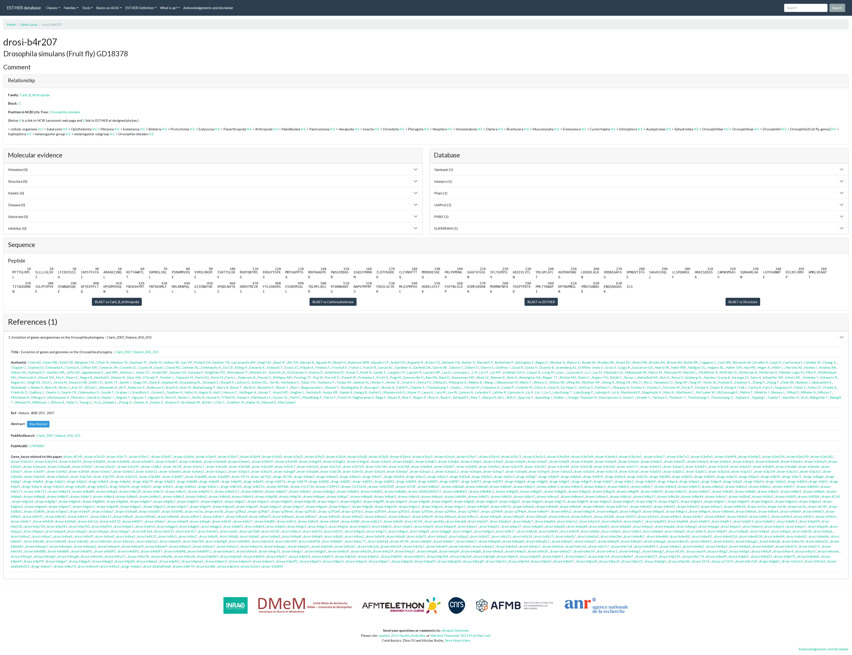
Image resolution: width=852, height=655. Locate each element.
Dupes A (716, 387)
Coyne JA (145, 367)
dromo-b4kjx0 (768, 491)
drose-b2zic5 (250, 566)
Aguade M (323, 362)
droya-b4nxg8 (68, 556)
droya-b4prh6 (541, 561)
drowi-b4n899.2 (199, 551)
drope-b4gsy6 (316, 506)
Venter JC (393, 382)
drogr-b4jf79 (297, 481)
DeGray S (586, 387)
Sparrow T (525, 397)
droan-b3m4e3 (606, 457)
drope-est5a (756, 506)
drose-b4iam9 (178, 521)
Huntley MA (56, 372)
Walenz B (475, 382)
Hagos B (205, 392)
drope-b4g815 (188, 501)
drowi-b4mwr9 (156, 546)
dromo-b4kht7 (699, 491)
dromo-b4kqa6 (314, 496)
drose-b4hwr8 (236, 516)
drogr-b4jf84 (406, 481)
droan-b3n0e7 (82, 467)
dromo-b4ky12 (644, 496)
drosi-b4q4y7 (523, 521)
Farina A (755, 387)
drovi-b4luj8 (229, 536)
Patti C (295, 397)
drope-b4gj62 (509, 501)
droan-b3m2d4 (558, 457)
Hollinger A (247, 392)
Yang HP (681, 382)
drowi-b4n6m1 (483, 546)
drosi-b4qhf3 (233, 526)
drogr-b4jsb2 (776, 481)
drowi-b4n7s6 (576, 546)
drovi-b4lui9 (208, 536)
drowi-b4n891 (81, 551)
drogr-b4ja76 (727, 477)
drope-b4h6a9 (570, 506)
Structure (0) (17, 181)
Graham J (122, 392)
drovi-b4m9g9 (216, 541)
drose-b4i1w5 (815, 561)
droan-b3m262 (22, 461)
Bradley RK (606, 362)
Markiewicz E (261, 397)
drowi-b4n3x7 (413, 546)
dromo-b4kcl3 (176, 491)
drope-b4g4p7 (46, 501)
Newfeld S (101, 377)
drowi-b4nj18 (361, 551)
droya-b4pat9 (716, 556)
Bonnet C (332, 387)
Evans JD (291, 367)
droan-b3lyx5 (422, 457)
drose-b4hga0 (607, 511)
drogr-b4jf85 (428, 481)
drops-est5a (194, 511)
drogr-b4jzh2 (163, 486)
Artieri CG (432, 362)
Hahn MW (678, 367)
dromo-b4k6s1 (736, 486)
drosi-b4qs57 (511, 526)
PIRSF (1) (441, 216)
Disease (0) (16, 205)
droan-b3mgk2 (334, 461)
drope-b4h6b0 (593, 506)
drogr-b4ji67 (603, 481)
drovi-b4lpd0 (738, 531)
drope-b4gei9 (442, 501)
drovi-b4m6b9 (170, 541)
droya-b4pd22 (761, 556)
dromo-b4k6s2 (760, 486)
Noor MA (134, 377)
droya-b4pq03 (425, 561)
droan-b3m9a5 (702, 457)
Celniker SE (812, 362)
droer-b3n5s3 (792, 561)
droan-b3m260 (822, 457)
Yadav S (71, 402)
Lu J (588, 372)
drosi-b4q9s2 (765, 521)
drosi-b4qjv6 (338, 526)
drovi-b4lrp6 (823, 531)
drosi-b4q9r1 (722, 521)
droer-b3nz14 (607, 471)
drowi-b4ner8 (246, 551)
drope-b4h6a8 (547, 506)
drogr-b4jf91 (471, 481)
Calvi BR (724, 362)
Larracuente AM (243, 362)
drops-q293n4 (375, 511)
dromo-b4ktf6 (501, 496)
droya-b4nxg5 (21, 556)
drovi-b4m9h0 (239, 541)
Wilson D (540, 382)
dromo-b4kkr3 (80, 496)
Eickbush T (274, 367)
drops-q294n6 (445, 511)
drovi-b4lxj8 (396, 536)
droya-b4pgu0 (79, 561)
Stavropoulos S (610, 397)
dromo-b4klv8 (219, 496)
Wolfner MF (591, 382)
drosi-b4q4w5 (500, 521)
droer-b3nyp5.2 (447, 471)
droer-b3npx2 (216, 471)
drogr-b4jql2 (732, 481)
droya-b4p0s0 (345, 556)
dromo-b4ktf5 (478, 496)
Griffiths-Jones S (590, 367)
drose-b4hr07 (33, 516)
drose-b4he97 (538, 511)
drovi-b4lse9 (63, 536)
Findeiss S (322, 367)
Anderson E (136, 387)
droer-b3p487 (172, 477)
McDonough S (727, 392)
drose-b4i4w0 (65, 521)
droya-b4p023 (646, 556)
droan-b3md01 (143, 461)
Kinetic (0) (16, 193)
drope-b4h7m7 (617, 506)
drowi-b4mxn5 (228, 546)
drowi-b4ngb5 (315, 551)
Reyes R (394, 397)
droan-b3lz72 (511, 457)
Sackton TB (221, 362)
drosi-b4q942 (102, 526)
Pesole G (264, 377)
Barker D (468, 362)
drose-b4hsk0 (145, 516)
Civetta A (72, 367)
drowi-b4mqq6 (655, 541)
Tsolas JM (343, 382)
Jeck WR (111, 372)
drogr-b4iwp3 (304, 477)
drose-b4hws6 (283, 516)
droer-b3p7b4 (81, 477)
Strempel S (210, 382)
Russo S (677, 377)
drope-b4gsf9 (200, 506)
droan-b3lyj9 (378, 457)
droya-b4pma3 (192, 561)
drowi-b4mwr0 (109, 546)
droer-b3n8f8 (467, 467)
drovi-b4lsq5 (125, 536)
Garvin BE (439, 367)
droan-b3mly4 (697, 461)
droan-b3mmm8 (767, 461)
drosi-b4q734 (34, 526)
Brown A (388, 387)
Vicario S (408, 382)
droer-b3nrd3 (353, 471)
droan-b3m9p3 (749, 457)
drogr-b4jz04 (120, 486)
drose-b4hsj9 (123, 516)
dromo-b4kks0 (127, 496)
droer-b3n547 (535, 467)
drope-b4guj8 (362, 506)
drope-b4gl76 (646, 501)
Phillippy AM (282, 377)
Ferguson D (783, 387)
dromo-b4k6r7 (642, 486)
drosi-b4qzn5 (774, 526)
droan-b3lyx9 (489, 457)
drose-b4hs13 (101, 516)
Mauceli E (269, 402)
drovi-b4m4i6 (819, 536)
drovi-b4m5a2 (147, 541)
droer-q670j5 (261, 477)
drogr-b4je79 (143, 481)
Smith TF (111, 382)
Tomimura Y (325, 382)
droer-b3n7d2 (330, 467)
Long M (548, 372)
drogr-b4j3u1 (482, 477)
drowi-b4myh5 (299, 546)
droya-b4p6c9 (507, 556)
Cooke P (507, 387)
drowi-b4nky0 (515, 551)
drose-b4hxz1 (468, 516)
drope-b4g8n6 (117, 501)
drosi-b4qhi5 (276, 526)
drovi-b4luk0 (249, 536)
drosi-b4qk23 (360, 526)
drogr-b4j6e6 (571, 477)
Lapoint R (414, 372)
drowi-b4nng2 (653, 551)
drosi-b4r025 (164, 531)
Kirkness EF (258, 372)
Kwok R (365, 372)
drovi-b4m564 (262, 541)
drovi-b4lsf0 (84, 536)
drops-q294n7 (468, 511)
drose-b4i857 (132, 521)
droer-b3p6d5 (34, 477)
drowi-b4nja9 (449, 551)
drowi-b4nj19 (383, 551)
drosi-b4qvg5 (687, 526)
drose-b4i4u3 (671, 516)
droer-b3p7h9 (103, 477)
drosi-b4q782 (57, 526)
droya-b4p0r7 (276, 556)
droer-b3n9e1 (489, 467)
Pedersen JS (247, 377)
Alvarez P (172, 402)
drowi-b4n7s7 (598, 546)
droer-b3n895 (272, 566)
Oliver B (102, 362)
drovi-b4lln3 (632, 531)
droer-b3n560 (604, 467)
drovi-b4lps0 (759, 531)
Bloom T (282, 387)
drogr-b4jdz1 (55, 481)
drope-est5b (777, 506)
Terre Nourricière (457, 640)
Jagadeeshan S (92, 372)
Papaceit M (184, 377)
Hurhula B (313, 392)
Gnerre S (487, 367)
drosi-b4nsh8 (456, 521)
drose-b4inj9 (393, 521)
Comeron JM (108, 367)
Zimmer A (141, 402)
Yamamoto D (663, 382)
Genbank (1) (443, 169)
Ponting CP (302, 377)
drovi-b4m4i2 (702, 536)
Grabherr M (235, 402)
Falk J (742, 387)
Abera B (51, 387)
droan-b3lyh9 (250, 457)
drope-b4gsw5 (247, 506)
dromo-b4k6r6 (618, 486)
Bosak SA (589, 362)
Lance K (427, 392)
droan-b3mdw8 (215, 461)
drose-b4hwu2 (399, 516)
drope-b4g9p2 (164, 501)
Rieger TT (550, 377)
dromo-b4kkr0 (57, 496)
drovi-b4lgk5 (462, 531)
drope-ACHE (830, 496)
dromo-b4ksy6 (432, 496)
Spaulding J (543, 397)
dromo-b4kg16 (579, 491)
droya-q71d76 (722, 561)
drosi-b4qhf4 (254, 526)
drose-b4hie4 (768, 511)
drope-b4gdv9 (396, 501)
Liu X (529, 392)
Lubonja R (602, 392)
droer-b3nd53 (740, 467)
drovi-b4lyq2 (437, 536)
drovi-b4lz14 (522, 536)
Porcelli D (332, 377)
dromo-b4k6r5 (595, 486)
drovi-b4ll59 (569, 531)
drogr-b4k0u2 (185, 486)
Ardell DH (398, 362)
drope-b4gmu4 (810, 501)
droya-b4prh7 (564, 561)
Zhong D (125, 402)
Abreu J (64, 387)
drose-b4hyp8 (490, 516)
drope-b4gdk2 (350, 501)
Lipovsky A (516, 392)
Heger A (763, 367)
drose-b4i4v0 (737, 516)
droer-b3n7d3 (353, 467)
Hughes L (297, 392)
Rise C (406, 397)
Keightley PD (215, 372)
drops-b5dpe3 (57, 511)
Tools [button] (86, 8)
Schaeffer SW (773, 377)
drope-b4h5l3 (501, 506)
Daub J (159, 367)
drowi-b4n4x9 (437, 546)
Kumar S (352, 372)
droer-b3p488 (196, 477)
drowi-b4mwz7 (204, 546)
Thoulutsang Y (698, 397)
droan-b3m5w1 (630, 457)
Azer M (185, 387)
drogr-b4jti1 (818, 481)
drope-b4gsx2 (270, 506)
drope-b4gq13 (154, 506)
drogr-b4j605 (682, 477)
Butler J (207, 402)
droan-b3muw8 (59, 467)
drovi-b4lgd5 (419, 531)
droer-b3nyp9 (539, 471)
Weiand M (22, 402)
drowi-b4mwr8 (133, 546)
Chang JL (829, 362)
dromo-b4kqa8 (361, 496)
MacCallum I (287, 402)
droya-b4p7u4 (598, 556)
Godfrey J (502, 367)
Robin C (584, 377)
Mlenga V (38, 397)
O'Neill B (228, 397)
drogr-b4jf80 (319, 481)
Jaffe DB (73, 372)
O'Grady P (150, 377)
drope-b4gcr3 (328, 501)
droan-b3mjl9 (559, 461)
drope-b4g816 (212, 501)
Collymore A (490, 387)
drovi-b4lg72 (377, 531)
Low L (560, 372)
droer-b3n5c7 (194, 467)
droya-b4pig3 (102, 561)
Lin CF (484, 372)
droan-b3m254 (773, 457)
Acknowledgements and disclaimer (208, 8)
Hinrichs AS (793, 367)
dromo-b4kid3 (722, 491)
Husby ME (330, 392)
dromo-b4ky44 (692, 496)
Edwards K (257, 367)
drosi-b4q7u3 (590, 521)
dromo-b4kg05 (531, 491)
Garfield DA (421, 367)
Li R (474, 372)
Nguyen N (155, 397)
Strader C (644, 397)
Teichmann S (290, 382)
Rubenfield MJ (647, 377)
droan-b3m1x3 (534, 457)
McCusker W (705, 392)
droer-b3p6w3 (58, 477)
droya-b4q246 (679, 561)
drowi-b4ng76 (269, 551)
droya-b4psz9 (609, 561)
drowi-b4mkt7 (444, 541)
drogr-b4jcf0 (770, 477)
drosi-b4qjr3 (317, 526)
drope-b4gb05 (281, 501)
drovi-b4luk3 (270, 536)
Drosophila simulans (65, 112)
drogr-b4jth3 (797, 481)
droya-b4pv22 (632, 561)
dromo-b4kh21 (676, 491)
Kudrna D (316, 372)
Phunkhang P (312, 397)
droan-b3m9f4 (725, 457)
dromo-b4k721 (35, 491)
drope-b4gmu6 (36, 506)
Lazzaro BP (431, 372)
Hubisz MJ (18, 372)
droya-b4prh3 (496, 561)
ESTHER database (24, 7)
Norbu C (184, 397)
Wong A (608, 382)
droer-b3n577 (627, 467)
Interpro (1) (443, 181)
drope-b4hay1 (711, 506)
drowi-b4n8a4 (739, 546)
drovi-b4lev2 (291, 531)
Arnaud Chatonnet (455, 630)
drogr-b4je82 (165, 481)
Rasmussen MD (463, 377)
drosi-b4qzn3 (753, 526)
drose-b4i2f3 (626, 516)
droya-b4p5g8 (484, 556)
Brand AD (623, 362)
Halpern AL (715, 367)
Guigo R (624, 367)
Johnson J (127, 372)
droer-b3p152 (126, 477)
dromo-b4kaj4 (106, 491)
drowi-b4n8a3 (716, 546)
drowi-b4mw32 (817, 541)
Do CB (228, 367)
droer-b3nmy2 (193, 471)
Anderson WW (358, 362)
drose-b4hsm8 (168, 516)
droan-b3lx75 (117, 457)
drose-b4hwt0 (329, 516)
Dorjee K (701, 387)
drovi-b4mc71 (355, 541)
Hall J (217, 392)
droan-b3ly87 (161, 457)
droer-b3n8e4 (421, 467)
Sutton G (243, 382)
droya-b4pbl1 (739, 556)
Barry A (222, 387)
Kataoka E (195, 372)
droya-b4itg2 (718, 551)
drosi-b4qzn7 (796, 526)
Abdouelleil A (821, 382)
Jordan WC (160, 372)
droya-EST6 (701, 561)
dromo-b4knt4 (242, 496)
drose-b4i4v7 (21, 521)
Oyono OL (280, 397)
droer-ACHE (172, 467)
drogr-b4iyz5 (416, 477)
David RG (173, 367)
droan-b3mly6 (743, 461)
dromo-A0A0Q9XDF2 (424, 491)
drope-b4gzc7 (455, 506)
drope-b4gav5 (258, 501)
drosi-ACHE (413, 521)
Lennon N (466, 392)
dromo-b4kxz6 (620, 496)
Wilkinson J (40, 402)
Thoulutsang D (722, 397)
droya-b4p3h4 (437, 556)
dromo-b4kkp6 (814, 491)
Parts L (230, 377)
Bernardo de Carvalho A (750, 362)
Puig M (395, 377)
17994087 (37, 446)
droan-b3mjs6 (628, 461)
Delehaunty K (211, 367)
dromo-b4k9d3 (808, 486)
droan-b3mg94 (310, 461)
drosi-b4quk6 (665, 526)
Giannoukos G (88, 392)
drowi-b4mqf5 (631, 541)
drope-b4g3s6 (23, 501)
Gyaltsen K (174, 392)
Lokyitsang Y (583, 392)
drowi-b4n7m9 (746, 561)
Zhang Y (773, 382)
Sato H (756, 377)
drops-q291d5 (305, 511)
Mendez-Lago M (791, 372)
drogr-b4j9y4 (615, 477)
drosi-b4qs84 (577, 526)
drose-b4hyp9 (513, 516)
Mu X (60, 377)
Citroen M (471, 387)
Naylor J (108, 397)
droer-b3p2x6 (719, 471)
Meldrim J (762, 392)
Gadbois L (37, 392)
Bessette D (265, 387)
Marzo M (655, 372)
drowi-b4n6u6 (553, 546)
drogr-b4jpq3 (689, 481)
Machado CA (613, 372)
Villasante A (457, 382)
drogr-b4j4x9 (549, 477)
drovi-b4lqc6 (781, 531)
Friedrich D (19, 392)
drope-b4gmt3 (691, 501)
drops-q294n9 (492, 511)
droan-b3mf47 (263, 461)
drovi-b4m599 (286, 541)
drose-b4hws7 (306, 516)
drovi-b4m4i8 (34, 541)
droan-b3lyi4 (336, 457)
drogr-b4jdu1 (131, 566)
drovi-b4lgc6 (398, 531)
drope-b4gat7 (235, 501)
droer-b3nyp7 (493, 471)
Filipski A (306, 367)
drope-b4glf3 (669, 501)
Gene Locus (28, 24)
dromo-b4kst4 (408, 496)
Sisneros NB (78, 382)
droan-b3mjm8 (582, 461)
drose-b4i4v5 (804, 516)
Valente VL (361, 382)
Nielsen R (118, 377)
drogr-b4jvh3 (54, 486)
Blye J (294, 387)
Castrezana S (792, 362)
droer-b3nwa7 (397, 471)
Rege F (381, 397)
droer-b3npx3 (239, 471)
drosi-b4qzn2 (731, 526)
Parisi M (217, 377)
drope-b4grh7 (177, 506)
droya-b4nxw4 (92, 556)
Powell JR (348, 377)
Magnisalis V (651, 392)
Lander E (379, 372)
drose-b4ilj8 (350, 521)
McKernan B (748, 372)
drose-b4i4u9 (715, 516)
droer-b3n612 (650, 467)
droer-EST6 (240, 477)
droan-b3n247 (128, 467)
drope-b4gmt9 (738, 501)
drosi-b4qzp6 (99, 531)
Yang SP (695, 382)
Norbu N (198, 397)
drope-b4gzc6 (432, 506)
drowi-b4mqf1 (562, 541)
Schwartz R (828, 377)
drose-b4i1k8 (604, 516)
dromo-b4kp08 (266, 496)
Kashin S (375, 392)
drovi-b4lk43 (548, 531)
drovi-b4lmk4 (653, 531)
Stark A (154, 382)
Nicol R (170, 397)
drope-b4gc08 (305, 501)
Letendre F (483, 392)
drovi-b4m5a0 (101, 541)
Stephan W (170, 382)
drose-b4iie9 (329, 521)
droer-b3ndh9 (763, 467)
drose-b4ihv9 (308, 521)
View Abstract (38, 424)
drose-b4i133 (110, 521)
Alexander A (108, 387)
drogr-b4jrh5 (754, 481)
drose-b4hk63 (813, 511)
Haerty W (662, 367)
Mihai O (793, 392)
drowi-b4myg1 (275, 546)
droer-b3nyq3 (561, 471)
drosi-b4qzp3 (33, 531)
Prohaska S (366, 377)
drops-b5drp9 (80, 511)
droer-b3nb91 (696, 467)
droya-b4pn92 (287, 561)
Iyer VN (186, 362)
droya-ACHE (675, 551)
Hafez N (191, 392)
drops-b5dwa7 (103, 511)
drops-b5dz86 (172, 511)
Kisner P (413, 392)
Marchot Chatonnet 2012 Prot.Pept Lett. (460, 635)
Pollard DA (202, 362)
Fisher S (800, 387)
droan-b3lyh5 (206, 457)
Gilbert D (472, 367)
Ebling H (241, 367)
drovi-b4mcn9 (88, 566)
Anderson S (155, 387)
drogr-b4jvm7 (41, 566)
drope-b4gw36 (386, 506)
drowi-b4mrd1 (678, 541)
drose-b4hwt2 (352, 516)
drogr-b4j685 (704, 477)
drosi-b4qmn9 (445, 526)
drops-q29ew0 (282, 511)
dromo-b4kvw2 (548, 496)
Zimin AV (787, 382)
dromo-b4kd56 (252, 491)
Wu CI (637, 382)
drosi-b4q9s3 (787, 521)
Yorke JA (709, 382)
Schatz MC (793, 377)
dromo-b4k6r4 (571, 486)
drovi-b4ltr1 (167, 536)
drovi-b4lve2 (354, 536)
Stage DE (140, 382)
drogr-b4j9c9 (593, 477)
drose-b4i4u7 (693, 516)
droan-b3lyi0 (272, 457)
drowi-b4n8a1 (670, 546)
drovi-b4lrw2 (20, 536)
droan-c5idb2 (151, 467)
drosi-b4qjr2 (297, 526)
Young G (85, 402)
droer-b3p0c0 (651, 471)
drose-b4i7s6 (88, 521)
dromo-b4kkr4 (103, 496)
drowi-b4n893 (105, 551)
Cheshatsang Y (437, 387)
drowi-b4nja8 (427, 551)
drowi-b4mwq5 (85, 546)
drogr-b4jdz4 (98, 481)
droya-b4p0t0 (391, 556)
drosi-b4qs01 (489, 526)
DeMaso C (603, 387)
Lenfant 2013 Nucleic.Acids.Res (402, 635)
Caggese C (708, 362)
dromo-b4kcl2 (153, 491)
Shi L (501, 397)
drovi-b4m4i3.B (750, 536)
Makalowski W (635, 372)
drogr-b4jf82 (363, 481)
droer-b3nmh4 (170, 471)
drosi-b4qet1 (124, 526)
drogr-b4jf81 (341, 481)
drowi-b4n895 (128, 551)
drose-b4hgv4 (699, 511)
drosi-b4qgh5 (189, 526)
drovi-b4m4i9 (56, 541)
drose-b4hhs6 (746, 511)
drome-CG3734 (302, 486)
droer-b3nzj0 (629, 471)
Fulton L (355, 367)
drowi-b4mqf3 (585, 541)
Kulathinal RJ (334, 372)
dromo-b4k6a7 (429, 486)
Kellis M (156, 362)
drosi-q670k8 (249, 531)
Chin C (220, 402)
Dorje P (687, 387)
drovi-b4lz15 (544, 536)
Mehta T (746, 392)
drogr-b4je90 (231, 481)
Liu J (538, 392)
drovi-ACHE (271, 531)
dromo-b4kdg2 (324, 491)
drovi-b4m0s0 (588, 536)
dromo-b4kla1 (196, 496)
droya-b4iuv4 (783, 551)
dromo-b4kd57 (276, 491)
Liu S (547, 392)
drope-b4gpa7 (131, 506)
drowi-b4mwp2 (37, 546)
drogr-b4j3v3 (504, 477)
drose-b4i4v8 (43, 521)
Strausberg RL (190, 382)
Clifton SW (89, 367)
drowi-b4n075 (809, 546)
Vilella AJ (440, 382)
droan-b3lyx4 (400, 457)
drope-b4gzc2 (409, 506)
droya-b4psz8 (586, 561)
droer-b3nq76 (261, 471)
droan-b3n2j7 (105, 467)
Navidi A (93, 397)
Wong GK (623, 382)
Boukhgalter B (351, 387)
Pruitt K (382, 377)
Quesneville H (413, 377)
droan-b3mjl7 (537, 461)
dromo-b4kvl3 (524, 496)
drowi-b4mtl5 (724, 541)
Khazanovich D (394, 392)
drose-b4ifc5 (286, 521)
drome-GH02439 (381, 486)
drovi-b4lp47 (717, 531)
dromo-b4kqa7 (338, 496)
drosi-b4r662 (208, 531)
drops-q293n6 (422, 511)
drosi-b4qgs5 (211, 526)
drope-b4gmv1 (84, 506)
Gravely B (546, 367)
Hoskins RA (827, 367)
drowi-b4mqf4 (608, 541)
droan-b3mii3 (381, 461)
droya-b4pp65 (310, 561)
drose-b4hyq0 (536, 516)
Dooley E (654, 387)
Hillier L (777, 367)
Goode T (107, 392)
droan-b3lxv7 (139, 457)
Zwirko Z (156, 402)
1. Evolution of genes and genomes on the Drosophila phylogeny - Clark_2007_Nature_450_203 (79, 337)
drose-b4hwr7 (213, 516)
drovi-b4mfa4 (378, 541)
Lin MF (496, 372)
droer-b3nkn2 (124, 471)
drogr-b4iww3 (327, 477)
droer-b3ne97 (34, 471)
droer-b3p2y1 (787, 471)
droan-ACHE (72, 457)
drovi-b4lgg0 (441, 531)
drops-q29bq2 (235, 511)
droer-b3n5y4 (307, 467)
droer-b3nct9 (718, 467)
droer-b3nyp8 (516, 471)
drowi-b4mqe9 (513, 541)
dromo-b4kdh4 (348, 491)
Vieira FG (424, 382)
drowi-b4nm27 (561, 551)
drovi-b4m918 (309, 541)
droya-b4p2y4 (228, 566)
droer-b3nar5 (673, 467)
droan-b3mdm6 (190, 461)
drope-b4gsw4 (223, 506)
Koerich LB (277, 372)
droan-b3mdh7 (167, 461)
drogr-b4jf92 (493, 481)
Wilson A (57, 402)
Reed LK (483, 377)
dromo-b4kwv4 (572, 496)
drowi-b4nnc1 (607, 551)
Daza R (553, 387)
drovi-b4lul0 (333, 536)
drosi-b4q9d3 (656, 521)
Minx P (811, 372)
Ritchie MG (568, 377)
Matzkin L (690, 372)
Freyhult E (339, 367)
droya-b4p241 (669, 556)
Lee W (452, 392)
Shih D (511, 397)
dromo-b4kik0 (745, 491)
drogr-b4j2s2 (438, 477)
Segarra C (18, 382)
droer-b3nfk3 (57, 471)
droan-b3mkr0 (651, 461)
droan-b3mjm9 (605, 461)
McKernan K (768, 372)
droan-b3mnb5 (792, 461)
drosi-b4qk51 (382, 526)
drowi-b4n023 (786, 546)
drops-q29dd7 (258, 511)
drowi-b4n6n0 (506, 546)
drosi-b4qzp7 (120, 531)
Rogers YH (600, 377)
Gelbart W (171, 362)
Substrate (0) (18, 216)
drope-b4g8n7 (141, 501)
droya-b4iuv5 (805, 551)
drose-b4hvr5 (191, 516)
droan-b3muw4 (34, 467)
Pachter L (167, 377)
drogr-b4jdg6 (814, 477)
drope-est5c (797, 506)
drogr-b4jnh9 (646, 481)
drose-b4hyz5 (582, 516)
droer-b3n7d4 (376, 467)
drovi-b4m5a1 (124, 541)
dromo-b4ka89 (83, 491)
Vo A (804, 397)
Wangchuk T (819, 397)
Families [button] (70, 8)
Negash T (123, 397)
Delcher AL (190, 367)
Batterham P (504, 362)
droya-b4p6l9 (530, 556)
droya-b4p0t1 (414, 556)
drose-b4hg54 (584, 511)
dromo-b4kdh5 (372, 491)
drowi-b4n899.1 (646, 546)
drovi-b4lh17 (505, 531)
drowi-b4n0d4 (322, 546)
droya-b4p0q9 (231, 556)
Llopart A (533, 372)
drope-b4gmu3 (786, 501)
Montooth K (27, 377)
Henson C (230, 392)
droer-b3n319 (512, 467)
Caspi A (775, 362)
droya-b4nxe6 (828, 551)
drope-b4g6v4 (70, 501)
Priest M (344, 397)
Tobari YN (308, 382)
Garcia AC (385, 367)
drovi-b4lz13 (501, 536)
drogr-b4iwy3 (350, 477)
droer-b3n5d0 (216, 467)
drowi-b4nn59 (584, 551)
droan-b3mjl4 (515, 461)
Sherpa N (489, 397)
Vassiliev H (791, 397)
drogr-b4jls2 (624, 481)
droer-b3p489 (219, 477)
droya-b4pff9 (34, 561)
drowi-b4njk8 (471, 551)
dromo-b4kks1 (150, 496)
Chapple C (18, 367)
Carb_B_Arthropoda (34, 95)
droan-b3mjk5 (471, 461)
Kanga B (360, 392)
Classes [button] (51, 8)
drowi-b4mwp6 (61, 546)
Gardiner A (403, 367)
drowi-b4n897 (151, 551)
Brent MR (640, 362)
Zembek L (110, 402)
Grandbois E (140, 392)
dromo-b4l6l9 (785, 496)
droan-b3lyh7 (228, 457)
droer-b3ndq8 (786, 467)
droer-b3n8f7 (444, 467)
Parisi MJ (202, 377)
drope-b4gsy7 (339, 506)
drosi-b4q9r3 (743, 521)
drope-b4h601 (664, 506)
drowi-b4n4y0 (460, 546)
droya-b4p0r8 (299, 556)
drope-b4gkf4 (577, 501)
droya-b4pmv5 (263, 561)
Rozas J (629, 377)
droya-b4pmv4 (240, 561)
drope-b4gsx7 (293, 506)
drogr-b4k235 (254, 486)
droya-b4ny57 (115, 556)
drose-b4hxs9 (422, 516)
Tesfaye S (660, 397)
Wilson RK (557, 382)
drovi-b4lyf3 (416, 536)
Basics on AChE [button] (107, 8)
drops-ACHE (817, 506)
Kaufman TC (139, 362)
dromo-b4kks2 (173, 496)
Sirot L (47, 382)
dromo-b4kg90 (628, 491)
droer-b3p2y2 (810, 471)
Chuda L (456, 387)
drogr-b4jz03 (98, 486)
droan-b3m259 (798, 457)
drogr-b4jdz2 (77, 481)
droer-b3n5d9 (262, 467)
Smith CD (96, 382)
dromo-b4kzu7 (716, 496)
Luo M (597, 372)
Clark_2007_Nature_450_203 (136, 352)
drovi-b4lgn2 (484, 531)
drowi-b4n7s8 (621, 546)
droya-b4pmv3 (216, 561)
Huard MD (280, 392)
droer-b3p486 (149, 477)
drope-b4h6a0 (523, 506)
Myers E (72, 377)
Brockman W (190, 402)
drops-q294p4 (515, 511)
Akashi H (339, 362)
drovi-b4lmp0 (675, 531)
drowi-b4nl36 (538, 551)
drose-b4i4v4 (782, 516)
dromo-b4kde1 (300, 491)
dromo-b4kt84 (455, 496)
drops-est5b (214, 511)
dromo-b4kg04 (507, 491)
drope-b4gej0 (464, 501)
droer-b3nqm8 (307, 471)
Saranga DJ (740, 377)
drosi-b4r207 (186, 531)
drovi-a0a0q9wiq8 (157, 566)
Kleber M (253, 402)
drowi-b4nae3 (223, 551)
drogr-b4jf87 (450, 481)
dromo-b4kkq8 (34, 496)
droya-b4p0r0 (254, 556)
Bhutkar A (557, 362)
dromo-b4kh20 (652, 491)
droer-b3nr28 (330, 471)
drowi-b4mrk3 (701, 541)
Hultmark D (36, 372)
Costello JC (128, 367)
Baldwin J (803, 382)
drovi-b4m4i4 (774, 536)
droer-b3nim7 (101, 471)
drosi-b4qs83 (555, 526)
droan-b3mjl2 (493, 461)
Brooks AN (657, 362)
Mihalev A (808, 392)
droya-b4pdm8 (808, 556)
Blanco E (573, 362)
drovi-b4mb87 (332, 541)
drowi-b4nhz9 (338, 551)
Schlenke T (810, 377)
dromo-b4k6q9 (501, 486)
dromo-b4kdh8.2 (481, 491)
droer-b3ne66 (809, 467)
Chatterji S (35, 367)
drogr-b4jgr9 (582, 481)
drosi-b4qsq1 (643, 526)
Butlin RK (691, 362)
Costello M (524, 387)
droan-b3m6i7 (654, 457)
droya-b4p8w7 (622, 556)
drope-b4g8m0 (94, 501)
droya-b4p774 (693, 556)
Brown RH (674, 362)
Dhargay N (621, 387)
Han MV (749, 367)
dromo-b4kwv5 (597, 496)
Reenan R (498, 377)
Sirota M (60, 382)
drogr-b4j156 (637, 477)
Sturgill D (227, 382)
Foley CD (814, 387)
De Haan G (569, 387)
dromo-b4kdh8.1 (455, 491)
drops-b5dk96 (34, 511)
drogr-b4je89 (209, 481)
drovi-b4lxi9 (375, 536)
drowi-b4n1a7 (345, 546)
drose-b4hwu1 (376, 516)
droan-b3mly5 (720, 461)
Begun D (541, 362)
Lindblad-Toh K (514, 372)
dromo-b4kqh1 (385, 496)
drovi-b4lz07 (480, 536)
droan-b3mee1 (239, 461)
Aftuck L (91, 387)
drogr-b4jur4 (32, 486)
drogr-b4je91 (254, 481)
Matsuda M (672, 372)
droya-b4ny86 (161, 556)
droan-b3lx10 (94, 457)
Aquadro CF (380, 362)
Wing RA (573, 382)
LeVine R (499, 392)
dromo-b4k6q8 (477, 486)
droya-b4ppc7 (379, 561)
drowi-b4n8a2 (693, 546)
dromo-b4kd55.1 (200, 491)
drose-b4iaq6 (200, 521)
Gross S (610, 367)
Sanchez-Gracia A (717, 377)
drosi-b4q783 (79, 526)
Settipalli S (460, 397)
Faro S (768, 387)
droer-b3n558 (581, 467)
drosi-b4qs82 (533, 526)
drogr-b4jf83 (384, 481)
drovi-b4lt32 (146, 536)
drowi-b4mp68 (490, 541)
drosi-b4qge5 (167, 526)
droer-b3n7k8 (399, 467)
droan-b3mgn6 (358, 461)
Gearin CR (68, 392)
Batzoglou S (524, 362)
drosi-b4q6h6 (545, 521)
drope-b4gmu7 (60, 506)
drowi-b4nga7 (292, 551)
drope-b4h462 (641, 506)
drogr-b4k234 (231, 486)
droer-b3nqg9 (284, 471)
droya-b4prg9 (473, 561)
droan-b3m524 (46, 461)
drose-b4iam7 (155, 521)
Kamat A (346, 392)
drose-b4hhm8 (723, 511)
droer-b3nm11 (147, 471)
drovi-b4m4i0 (680, 536)
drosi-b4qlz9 (423, 526)
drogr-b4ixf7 (372, 477)
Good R (517, 367)
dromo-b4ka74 (59, 491)
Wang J (489, 382)
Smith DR (66, 362)
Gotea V (531, 367)
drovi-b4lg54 (355, 531)
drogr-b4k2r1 (208, 486)
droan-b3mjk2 (403, 461)
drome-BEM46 (278, 486)
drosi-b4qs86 (621, 526)
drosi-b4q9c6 (612, 521)
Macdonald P (630, 392)
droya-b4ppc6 (356, 561)
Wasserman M (507, 382)
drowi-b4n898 (174, 551)
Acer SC (77, 387)
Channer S (417, 387)
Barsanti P (485, 362)
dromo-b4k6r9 (689, 486)
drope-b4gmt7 (715, 501)
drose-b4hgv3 (676, 511)
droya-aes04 (696, 551)
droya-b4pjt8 (124, 561)
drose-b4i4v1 (759, 516)
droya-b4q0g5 (655, 561)
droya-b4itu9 (761, 551)
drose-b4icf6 (221, 521)
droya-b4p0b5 (207, 556)
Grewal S (157, 392)
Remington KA (529, 377)
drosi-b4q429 (809, 521)
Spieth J (125, 382)
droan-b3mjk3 (426, 461)
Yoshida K (725, 382)
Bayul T (236, 387)
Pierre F (330, 397)
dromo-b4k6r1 (524, 486)
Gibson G (456, 367)
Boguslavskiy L (312, 387)
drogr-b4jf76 (276, 481)
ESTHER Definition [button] (139, 8)
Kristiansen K (297, 372)
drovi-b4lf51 (333, 531)
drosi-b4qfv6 (145, 526)
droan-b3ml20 (674, 461)
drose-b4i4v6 (826, 516)
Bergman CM (84, 362)
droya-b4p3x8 (460, 556)
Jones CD (143, 372)
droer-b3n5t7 (285, 467)
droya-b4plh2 (169, 561)
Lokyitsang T (562, 392)
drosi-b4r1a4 (142, 531)
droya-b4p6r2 (575, 556)
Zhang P (758, 382)
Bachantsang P (204, 387)
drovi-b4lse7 (41, 536)
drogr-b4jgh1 (560, 481)
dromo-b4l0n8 (739, 496)
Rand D (444, 377)
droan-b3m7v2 (678, 457)
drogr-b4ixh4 (394, 477)
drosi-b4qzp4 (55, 531)
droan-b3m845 (94, 461)
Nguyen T (139, 397)
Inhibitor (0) (17, 228)
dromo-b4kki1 (791, 491)
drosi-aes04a (434, 521)
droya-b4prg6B (449, 561)
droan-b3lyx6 (445, 457)
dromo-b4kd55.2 (227, 491)
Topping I (758, 397)
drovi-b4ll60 (590, 531)
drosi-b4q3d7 (478, 521)
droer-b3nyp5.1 (422, 471)
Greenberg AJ (566, 367)
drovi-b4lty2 (110, 566)
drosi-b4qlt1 (403, 526)
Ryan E (445, 397)
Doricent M (671, 387)
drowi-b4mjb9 (421, 541)
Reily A (512, 377)
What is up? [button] (168, 8)
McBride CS (728, 372)
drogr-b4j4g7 (526, 477)
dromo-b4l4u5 (762, 496)
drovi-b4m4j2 (78, 541)
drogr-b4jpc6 (667, 481)
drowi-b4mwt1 (180, 546)
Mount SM (46, 377)
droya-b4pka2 (146, 561)
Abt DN (292, 362)
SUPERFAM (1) (446, 228)
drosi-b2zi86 (205, 566)
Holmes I (810, 367)
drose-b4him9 (790, 511)
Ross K (433, 397)
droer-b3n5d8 (239, 467)
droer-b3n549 (558, 467)
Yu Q (97, 402)
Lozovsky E (574, 372)
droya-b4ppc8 (402, 561)
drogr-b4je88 (187, 481)
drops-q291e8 (329, 511)
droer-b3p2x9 (764, 471)
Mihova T (825, 392)
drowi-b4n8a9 (762, 546)
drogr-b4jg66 (515, 481)
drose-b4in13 (371, 521)
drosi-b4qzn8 (818, 526)
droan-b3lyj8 (357, 457)
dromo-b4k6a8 (453, 486)
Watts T (526, 382)
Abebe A (37, 387)
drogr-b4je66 (120, 481)
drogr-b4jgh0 (537, 481)
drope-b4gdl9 (373, 501)
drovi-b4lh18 (527, 531)
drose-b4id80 (265, 521)
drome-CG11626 (354, 486)
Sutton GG (259, 382)
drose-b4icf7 (243, 521)
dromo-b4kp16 (290, 496)
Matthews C (685, 392)
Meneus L (778, 392)
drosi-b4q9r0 (700, 521)
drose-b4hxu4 (445, 516)
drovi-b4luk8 (291, 536)
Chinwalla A (54, 367)
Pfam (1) (440, 193)
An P (122, 387)
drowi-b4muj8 (769, 541)
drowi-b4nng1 (630, 551)
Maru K (668, 392)
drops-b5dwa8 (126, 511)
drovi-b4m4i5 (797, 536)
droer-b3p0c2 (696, 471)
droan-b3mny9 (815, 461)
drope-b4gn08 (107, 506)
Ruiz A (664, 377)
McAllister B (708, 372)
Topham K (742, 397)
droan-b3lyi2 (293, 457)
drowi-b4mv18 (793, 541)
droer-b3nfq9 (79, 471)
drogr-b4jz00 (76, 486)
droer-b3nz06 (584, 471)
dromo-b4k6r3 (548, 486)
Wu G (648, 382)
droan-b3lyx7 (467, 457)
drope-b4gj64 (532, 501)
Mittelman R (20, 397)
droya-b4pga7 (56, 561)
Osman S (243, 397)
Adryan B (307, 362)
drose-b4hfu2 (561, 511)
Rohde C (616, 377)
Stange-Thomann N (582, 397)
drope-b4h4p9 (478, 506)
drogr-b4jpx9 (711, 481)
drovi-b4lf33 (312, 531)
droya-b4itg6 (739, 551)
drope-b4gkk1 (769, 561)
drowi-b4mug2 (746, 541)
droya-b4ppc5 (333, 561)
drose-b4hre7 (78, 516)
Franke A (829, 387)
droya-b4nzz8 (184, 556)
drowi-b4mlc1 (466, 541)
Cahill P (402, 387)
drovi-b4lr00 (802, 531)
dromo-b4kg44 (604, 491)
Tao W (274, 382)
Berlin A (249, 387)
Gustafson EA (642, 367)
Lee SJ (446, 372)
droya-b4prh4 (518, 561)
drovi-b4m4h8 (657, 536)
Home (11, 24)
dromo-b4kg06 (555, 491)
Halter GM (734, 367)
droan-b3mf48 (286, 461)
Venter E (377, 382)
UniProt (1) (442, 205)
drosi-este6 (228, 531)
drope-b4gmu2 (762, 501)
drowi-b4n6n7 (529, 546)
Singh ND (264, 362)
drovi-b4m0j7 (566, 536)
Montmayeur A (58, 397)
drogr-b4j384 (660, 477)
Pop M (318, 377)
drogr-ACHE (282, 477)
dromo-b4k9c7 (784, 486)
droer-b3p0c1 (673, 471)
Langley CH (396, 372)
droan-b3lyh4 (184, 457)
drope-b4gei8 (419, 501)
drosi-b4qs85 (599, 526)
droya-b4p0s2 (368, 556)
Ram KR (431, 377)
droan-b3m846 (119, 461)
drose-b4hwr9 (259, 516)
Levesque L (461, 372)
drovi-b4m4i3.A (725, 536)
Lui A (615, 392)
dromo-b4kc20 (130, 491)
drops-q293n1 (352, 511)
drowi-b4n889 (58, 551)
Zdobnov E (742, 382)
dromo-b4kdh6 (395, 491)
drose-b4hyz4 (559, 516)
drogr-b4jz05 (142, 486)
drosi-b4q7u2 (567, 521)
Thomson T (677, 397)
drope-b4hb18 (734, 506)
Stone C (629, 397)
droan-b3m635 (70, 461)
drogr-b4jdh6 (33, 481)
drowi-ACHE (399, 541)
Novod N (212, 397)
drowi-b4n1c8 (368, 546)
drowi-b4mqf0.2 (538, 541)
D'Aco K (540, 387)
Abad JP (279, 362)
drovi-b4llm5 (611, 531)
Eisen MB (50, 362)
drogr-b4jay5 (749, 477)
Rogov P (419, 397)
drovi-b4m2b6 (611, 536)
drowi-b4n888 (35, 551)
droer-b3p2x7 (742, 471)
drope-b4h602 (688, 506)
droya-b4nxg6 (44, 556)
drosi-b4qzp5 (77, 531)
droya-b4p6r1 (552, 556)
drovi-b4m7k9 (193, 541)
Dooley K (638, 387)
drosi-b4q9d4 (678, 521)
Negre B (86, 377)
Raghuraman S (363, 397)
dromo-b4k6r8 (665, 486)
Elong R (730, 387)
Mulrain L (78, 397)
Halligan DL (696, 367)
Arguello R (415, 362)
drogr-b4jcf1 (792, 477)
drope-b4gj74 (555, 501)
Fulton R (369, 367)
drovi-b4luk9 (312, 536)
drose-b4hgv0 (653, 511)
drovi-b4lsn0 (104, 536)
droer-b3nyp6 (471, 471)
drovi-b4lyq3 (458, 536)
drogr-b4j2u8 (460, 477)
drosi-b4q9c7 (634, 521)
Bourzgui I (372, 387)
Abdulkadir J (20, 387)
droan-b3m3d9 (582, 457)
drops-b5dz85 (149, 511)
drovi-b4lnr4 (696, 531)
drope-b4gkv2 (600, 501)
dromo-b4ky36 (668, 496)
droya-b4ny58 (138, 556)
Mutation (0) (18, 169)
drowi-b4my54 (251, 546)
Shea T (475, 397)
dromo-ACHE (406, 486)
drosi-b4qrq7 (467, 526)
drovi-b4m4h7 (634, 536)
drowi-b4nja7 (405, 551)
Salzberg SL (693, 377)
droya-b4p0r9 (322, 556)
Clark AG (34, 362)
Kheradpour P (237, 372)
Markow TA (119, 362)
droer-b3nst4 (375, 471)
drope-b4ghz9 (486, 501)
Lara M (440, 392)
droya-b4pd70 (784, 556)
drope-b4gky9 (623, 501)
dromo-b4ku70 (65, 566)
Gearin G (52, 392)
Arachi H (172, 387)
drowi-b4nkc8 (493, 551)
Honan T (264, 392)
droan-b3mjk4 (448, 461)
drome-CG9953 (327, 486)
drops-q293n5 (399, 511)
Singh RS (34, 382)
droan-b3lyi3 (314, 457)
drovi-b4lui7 (188, 536)
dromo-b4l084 (808, 496)
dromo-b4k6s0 (713, 486)
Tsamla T (774, 397)
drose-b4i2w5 (648, 516)
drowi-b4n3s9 (391, 546)
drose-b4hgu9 (630, 511)
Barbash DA (451, 362)
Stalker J (560, 397)
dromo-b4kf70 (183, 566)
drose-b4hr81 (55, 516)
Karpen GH (178, 372)
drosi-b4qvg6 (709, 526)
